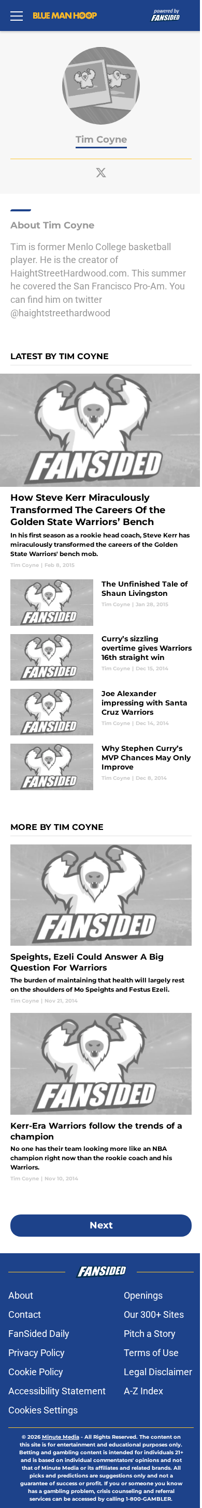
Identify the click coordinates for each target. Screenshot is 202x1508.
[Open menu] (16, 15)
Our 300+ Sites (154, 1314)
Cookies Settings (43, 1410)
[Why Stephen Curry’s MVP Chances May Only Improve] (101, 767)
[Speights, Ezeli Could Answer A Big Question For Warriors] (101, 924)
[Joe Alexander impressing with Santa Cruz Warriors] (101, 712)
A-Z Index (143, 1391)
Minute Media (60, 1437)
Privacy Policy (36, 1352)
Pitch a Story (150, 1333)
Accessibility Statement (57, 1391)
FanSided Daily (38, 1333)
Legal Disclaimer (158, 1371)
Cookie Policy (35, 1371)
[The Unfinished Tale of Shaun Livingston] (101, 602)
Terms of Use (151, 1352)
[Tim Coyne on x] (101, 172)
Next (101, 1225)
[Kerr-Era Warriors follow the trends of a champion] (101, 1097)
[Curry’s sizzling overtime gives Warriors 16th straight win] (101, 657)
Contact (24, 1314)
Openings (143, 1295)
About (20, 1295)
